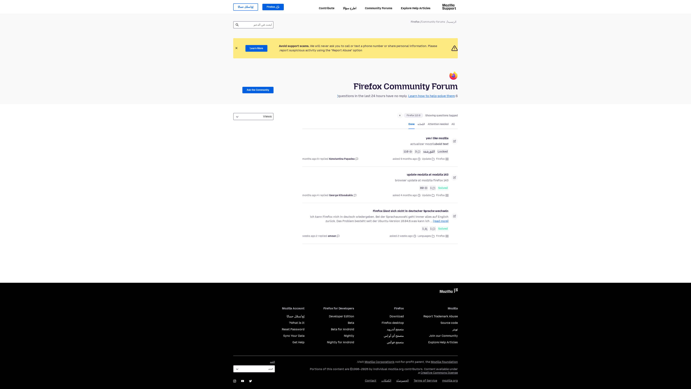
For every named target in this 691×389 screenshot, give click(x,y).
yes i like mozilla (437, 138)
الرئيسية (452, 21)
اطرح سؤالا (349, 8)
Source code (449, 323)
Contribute (326, 8)
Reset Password (293, 329)
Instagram (234, 381)
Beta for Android (342, 329)
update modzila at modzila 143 (427, 174)
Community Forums (378, 8)
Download (397, 316)
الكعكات (386, 380)
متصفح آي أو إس (394, 335)
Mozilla (449, 291)
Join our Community (443, 335)
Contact (370, 380)
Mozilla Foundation (444, 362)
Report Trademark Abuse (440, 316)
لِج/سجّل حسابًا (245, 6)
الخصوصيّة (402, 380)
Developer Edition (341, 316)
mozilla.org (450, 380)
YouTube (242, 381)
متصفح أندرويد (395, 329)
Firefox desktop (393, 323)
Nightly (349, 335)
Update (426, 158)
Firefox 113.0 (413, 115)
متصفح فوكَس (395, 342)
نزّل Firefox (273, 6)
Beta (351, 323)
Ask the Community (258, 89)
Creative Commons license (439, 372)
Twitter (250, 381)
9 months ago (310, 158)
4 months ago (310, 195)
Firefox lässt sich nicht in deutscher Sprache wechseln (410, 211)
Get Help (298, 342)
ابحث (237, 25)
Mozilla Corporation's (379, 362)
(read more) (440, 221)
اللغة (272, 362)
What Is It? (296, 323)
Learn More (256, 48)
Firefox (440, 158)
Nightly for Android (340, 342)
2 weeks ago (309, 236)
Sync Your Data (293, 335)
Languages (424, 236)
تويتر (455, 329)
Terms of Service (425, 380)
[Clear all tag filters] (399, 115)
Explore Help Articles (415, 8)
